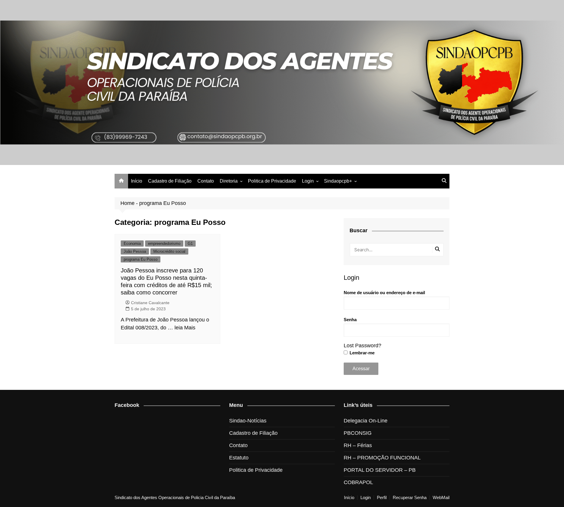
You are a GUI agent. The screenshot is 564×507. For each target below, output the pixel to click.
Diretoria (229, 180)
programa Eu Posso (140, 259)
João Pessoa (135, 251)
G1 (190, 243)
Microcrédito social (169, 251)
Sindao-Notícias (247, 421)
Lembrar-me (361, 352)
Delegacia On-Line (365, 421)
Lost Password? (362, 345)
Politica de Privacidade (272, 180)
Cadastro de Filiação (170, 180)
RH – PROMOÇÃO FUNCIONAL (382, 458)
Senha (350, 319)
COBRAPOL (358, 482)
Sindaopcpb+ (338, 180)
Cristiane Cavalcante (150, 302)
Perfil (382, 497)
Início (136, 180)
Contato (205, 180)
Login (308, 180)
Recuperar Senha (410, 497)
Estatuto (239, 458)
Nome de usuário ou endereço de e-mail (384, 292)
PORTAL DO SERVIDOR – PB (380, 470)
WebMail (441, 497)
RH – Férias (358, 445)
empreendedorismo (164, 243)
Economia (132, 243)
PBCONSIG (358, 433)
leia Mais (184, 328)
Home (127, 203)
